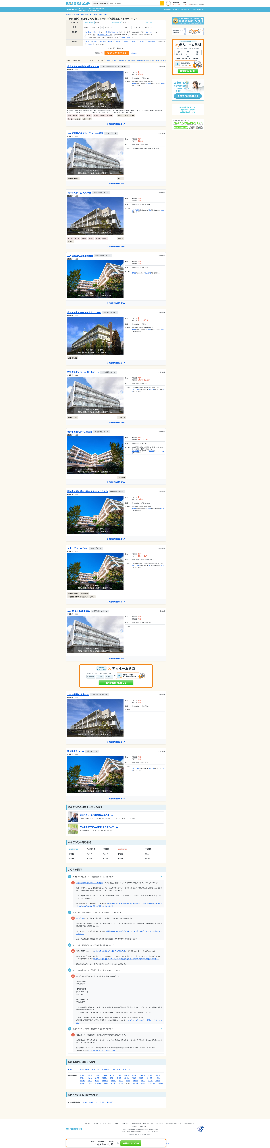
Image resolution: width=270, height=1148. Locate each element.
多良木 (163, 83)
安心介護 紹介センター (72, 14)
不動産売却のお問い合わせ (140, 1126)
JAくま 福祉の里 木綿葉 (78, 610)
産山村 (82, 1081)
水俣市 (104, 1075)
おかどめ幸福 (135, 210)
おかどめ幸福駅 (88, 1102)
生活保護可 (89, 44)
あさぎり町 (80, 918)
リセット (133, 53)
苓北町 (160, 1083)
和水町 (126, 1078)
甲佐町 (135, 1081)
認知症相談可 (151, 41)
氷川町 (150, 1081)
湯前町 (106, 1083)
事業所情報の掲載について (173, 1123)
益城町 (128, 1081)
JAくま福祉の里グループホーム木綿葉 (85, 133)
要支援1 (94, 41)
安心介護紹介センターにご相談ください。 (102, 1050)
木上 (150, 210)
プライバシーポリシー (106, 1123)
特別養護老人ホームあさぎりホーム (84, 312)
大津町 (134, 1078)
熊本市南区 (116, 1069)
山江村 (135, 1083)
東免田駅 (110, 1102)
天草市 (82, 1078)
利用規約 (95, 1123)
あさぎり (151, 389)
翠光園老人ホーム (75, 751)
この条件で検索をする (117, 53)
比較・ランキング (148, 1123)
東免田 (134, 83)
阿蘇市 (157, 1075)
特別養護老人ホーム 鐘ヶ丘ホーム (83, 372)
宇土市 (134, 1075)
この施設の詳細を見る (115, 123)
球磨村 (143, 1083)
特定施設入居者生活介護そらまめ (83, 66)
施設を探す (167, 9)
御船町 (113, 1081)
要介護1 (110, 41)
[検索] (162, 3)
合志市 (90, 1078)
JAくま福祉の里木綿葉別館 (80, 255)
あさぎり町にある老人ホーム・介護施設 (89, 883)
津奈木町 (83, 1083)
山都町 (143, 1081)
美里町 (97, 1078)
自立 (87, 41)
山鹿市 (119, 1075)
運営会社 (87, 1123)
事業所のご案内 (136, 1123)
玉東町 (104, 1078)
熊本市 (70, 1069)
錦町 (90, 1083)
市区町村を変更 (116, 23)
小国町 (157, 1078)
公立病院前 (148, 83)
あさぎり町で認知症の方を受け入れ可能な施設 (109, 951)
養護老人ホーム (126, 37)
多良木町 (98, 1083)
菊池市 (126, 1075)
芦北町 (157, 1081)
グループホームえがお (77, 548)
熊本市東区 (95, 1069)
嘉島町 (121, 1081)
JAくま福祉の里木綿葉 (78, 694)
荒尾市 (97, 1075)
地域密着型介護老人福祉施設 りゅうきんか (87, 491)
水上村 (113, 1083)
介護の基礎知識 (198, 9)
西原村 (97, 1081)
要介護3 (126, 41)
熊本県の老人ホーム (86, 14)
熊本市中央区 (84, 1069)
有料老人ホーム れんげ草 (79, 192)
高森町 (90, 1081)
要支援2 (102, 41)
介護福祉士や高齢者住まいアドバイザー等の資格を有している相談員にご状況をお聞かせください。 (126, 959)
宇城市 (150, 1075)
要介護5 (142, 41)
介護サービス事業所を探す (182, 9)
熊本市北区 (126, 1069)
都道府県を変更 (89, 23)
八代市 (82, 1075)
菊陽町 (141, 1078)
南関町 (112, 1078)
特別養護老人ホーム (104, 34)
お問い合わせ (159, 1123)
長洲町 (119, 1078)
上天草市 (142, 1075)
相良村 (121, 1083)
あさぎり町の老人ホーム (100, 14)
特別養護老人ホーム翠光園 (79, 431)
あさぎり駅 (100, 1102)
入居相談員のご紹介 (189, 1123)
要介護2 (118, 41)
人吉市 (90, 1075)
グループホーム (150, 32)
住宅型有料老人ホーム (112, 32)
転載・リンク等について (122, 1123)
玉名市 (112, 1075)
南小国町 (150, 1078)
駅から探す (149, 23)
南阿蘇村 (105, 1081)
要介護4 (134, 41)
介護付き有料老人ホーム (93, 32)
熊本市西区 (106, 1069)
